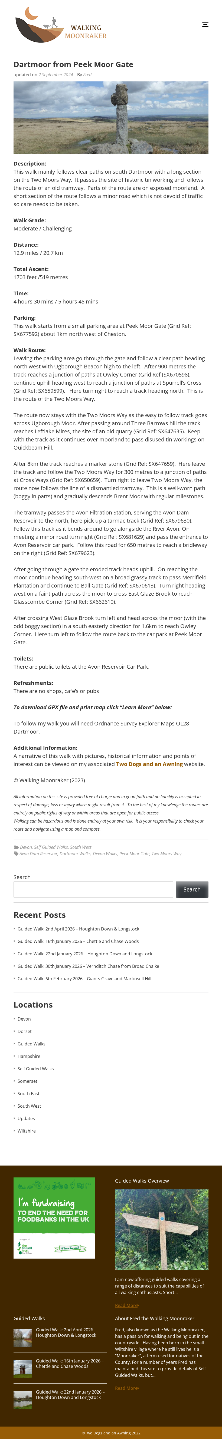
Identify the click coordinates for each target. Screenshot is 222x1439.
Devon (26, 847)
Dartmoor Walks (75, 854)
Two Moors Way (166, 854)
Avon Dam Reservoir (38, 854)
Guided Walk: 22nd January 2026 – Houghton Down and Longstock (85, 954)
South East (29, 1094)
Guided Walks (31, 1044)
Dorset (25, 1031)
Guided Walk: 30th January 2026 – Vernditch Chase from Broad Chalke (88, 966)
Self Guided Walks (51, 847)
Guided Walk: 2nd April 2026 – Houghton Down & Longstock (78, 929)
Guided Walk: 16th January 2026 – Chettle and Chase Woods (78, 941)
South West (80, 847)
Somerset (27, 1081)
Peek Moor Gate (134, 854)
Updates (26, 1118)
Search (22, 877)
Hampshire (29, 1056)
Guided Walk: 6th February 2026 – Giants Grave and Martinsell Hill (84, 979)
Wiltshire (27, 1131)
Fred (87, 75)
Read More (126, 1305)
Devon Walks (105, 854)
